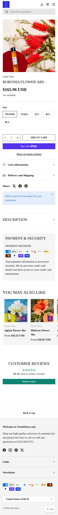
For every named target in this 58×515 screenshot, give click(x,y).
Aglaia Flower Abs (15, 330)
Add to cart (38, 137)
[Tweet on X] (14, 186)
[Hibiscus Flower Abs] (42, 310)
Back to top (29, 413)
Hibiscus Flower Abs (40, 332)
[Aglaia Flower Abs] (15, 310)
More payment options (29, 153)
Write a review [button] (29, 381)
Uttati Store (8, 76)
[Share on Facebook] (20, 186)
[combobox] (29, 12)
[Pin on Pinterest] (26, 186)
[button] (48, 4)
